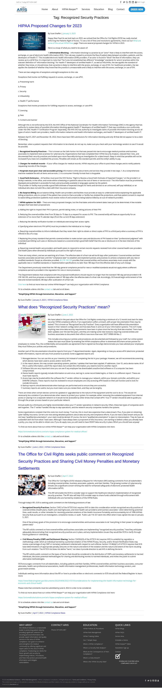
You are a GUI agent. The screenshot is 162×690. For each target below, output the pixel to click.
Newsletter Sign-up (122, 648)
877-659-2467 (32, 2)
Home (45, 9)
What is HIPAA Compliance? (93, 644)
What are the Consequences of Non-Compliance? (96, 653)
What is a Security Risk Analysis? (94, 648)
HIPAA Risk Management (92, 632)
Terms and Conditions (79, 680)
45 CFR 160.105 (66, 260)
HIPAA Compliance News (58, 300)
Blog (110, 9)
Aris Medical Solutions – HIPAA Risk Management (22, 680)
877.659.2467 (61, 630)
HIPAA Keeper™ (70, 9)
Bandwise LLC (14, 684)
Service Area (119, 636)
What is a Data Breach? (91, 658)
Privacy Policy (92, 680)
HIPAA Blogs (119, 628)
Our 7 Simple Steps (90, 640)
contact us (48, 289)
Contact (121, 9)
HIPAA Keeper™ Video (123, 644)
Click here (22, 284)
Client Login (140, 2)
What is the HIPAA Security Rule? (94, 662)
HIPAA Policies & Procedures (93, 628)
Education (99, 9)
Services (86, 9)
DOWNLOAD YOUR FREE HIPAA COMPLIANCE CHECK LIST (129, 662)
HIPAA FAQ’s (119, 632)
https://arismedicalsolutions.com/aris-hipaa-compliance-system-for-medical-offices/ (52, 431)
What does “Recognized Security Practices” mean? (64, 307)
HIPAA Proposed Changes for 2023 (50, 26)
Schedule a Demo (121, 640)
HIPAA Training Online (91, 636)
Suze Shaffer (55, 33)
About (55, 9)
